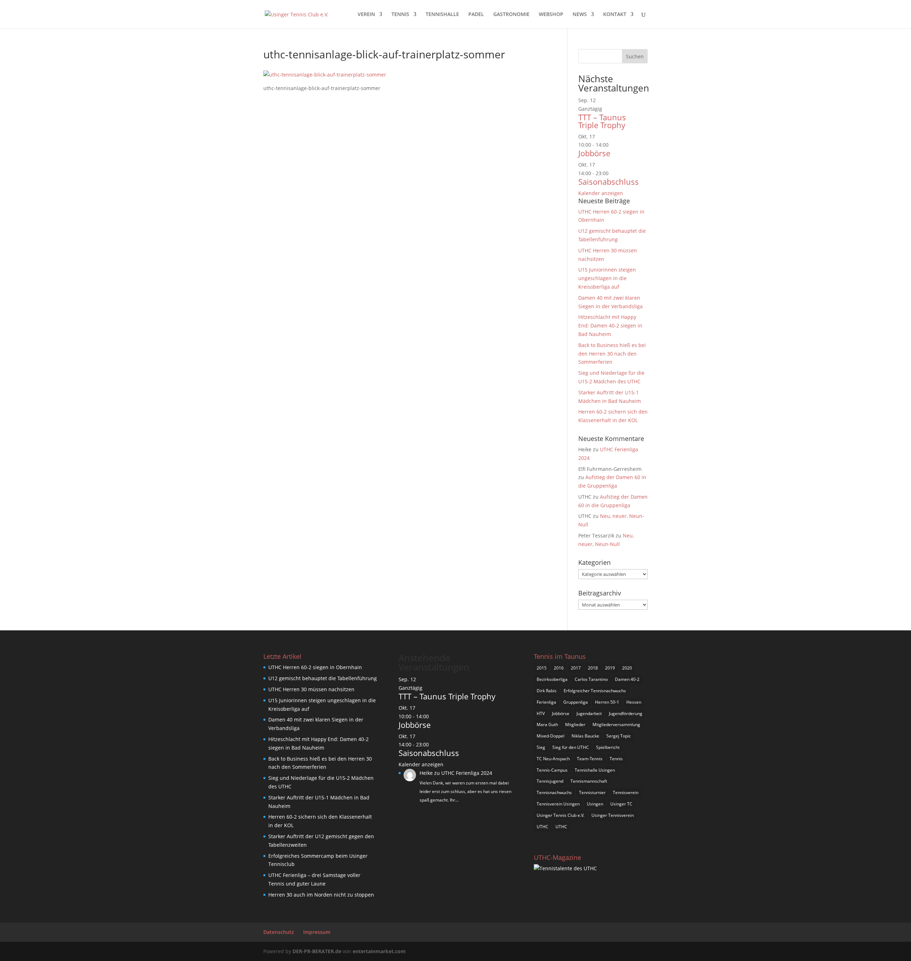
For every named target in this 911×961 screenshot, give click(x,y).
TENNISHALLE (442, 14)
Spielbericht (608, 747)
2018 (593, 668)
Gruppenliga (575, 702)
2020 (627, 668)
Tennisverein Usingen (558, 804)
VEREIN (366, 14)
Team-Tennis (589, 759)
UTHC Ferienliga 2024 (467, 773)
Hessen (633, 702)
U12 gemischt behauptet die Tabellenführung (322, 678)
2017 (576, 668)
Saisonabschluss (608, 181)
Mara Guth (547, 724)
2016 (559, 668)
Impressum (316, 932)
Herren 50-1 (607, 702)
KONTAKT (614, 14)
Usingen (595, 804)
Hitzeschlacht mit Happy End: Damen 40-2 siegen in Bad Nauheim (610, 325)
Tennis (616, 759)
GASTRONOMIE (511, 14)
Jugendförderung (625, 713)
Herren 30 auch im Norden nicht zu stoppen (321, 894)
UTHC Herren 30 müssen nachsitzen (311, 689)
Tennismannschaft (588, 781)
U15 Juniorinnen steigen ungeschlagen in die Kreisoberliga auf (607, 278)
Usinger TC (621, 804)
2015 (542, 668)
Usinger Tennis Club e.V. (560, 815)
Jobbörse (594, 153)
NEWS (580, 14)
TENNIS (400, 14)
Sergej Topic (618, 736)
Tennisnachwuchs (554, 792)
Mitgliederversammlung (616, 724)
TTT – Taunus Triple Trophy (602, 121)
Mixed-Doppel (550, 736)
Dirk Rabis (547, 691)
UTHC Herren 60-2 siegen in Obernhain (315, 667)
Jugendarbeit (589, 713)
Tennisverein (625, 792)
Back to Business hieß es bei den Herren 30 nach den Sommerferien (612, 354)
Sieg (541, 747)
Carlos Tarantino (591, 679)
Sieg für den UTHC (570, 747)
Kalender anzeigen (600, 193)
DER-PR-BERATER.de (317, 951)
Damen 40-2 (627, 679)
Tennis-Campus (552, 770)
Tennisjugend (550, 781)
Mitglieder (575, 724)
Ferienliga (546, 702)
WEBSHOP (551, 14)
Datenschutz (278, 932)
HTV (541, 713)
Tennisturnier (592, 792)
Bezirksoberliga (552, 679)
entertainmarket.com (379, 951)
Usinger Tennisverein (612, 815)
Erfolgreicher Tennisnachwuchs (595, 691)
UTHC (542, 827)
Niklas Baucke (585, 736)
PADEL (476, 14)
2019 (610, 668)
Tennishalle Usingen (595, 770)
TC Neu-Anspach (553, 759)
